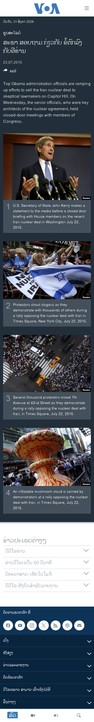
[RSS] (56, 625)
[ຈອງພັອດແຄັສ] (79, 625)
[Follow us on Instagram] (32, 625)
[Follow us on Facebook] (8, 625)
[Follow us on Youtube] (20, 625)
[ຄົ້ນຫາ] (79, 715)
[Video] (33, 715)
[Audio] (56, 715)
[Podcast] (67, 625)
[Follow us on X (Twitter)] (44, 625)
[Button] (9, 72)
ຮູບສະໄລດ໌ (12, 33)
